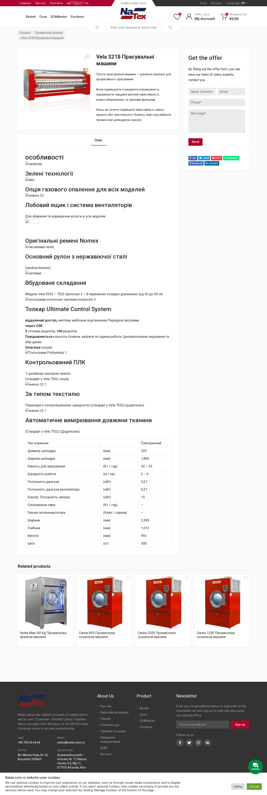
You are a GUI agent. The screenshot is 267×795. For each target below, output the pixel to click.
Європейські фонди (114, 712)
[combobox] (133, 27)
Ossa (43, 17)
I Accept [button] (254, 786)
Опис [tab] (98, 140)
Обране (105, 719)
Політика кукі (109, 725)
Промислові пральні (49, 32)
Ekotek (31, 17)
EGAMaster (59, 17)
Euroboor (77, 17)
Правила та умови (113, 731)
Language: (236, 3)
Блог (203, 3)
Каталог (216, 3)
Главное (25, 3)
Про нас (40, 3)
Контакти (56, 3)
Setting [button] (238, 786)
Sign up (240, 724)
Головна (24, 32)
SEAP (104, 748)
